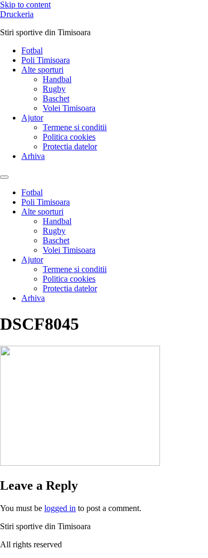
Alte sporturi (42, 69)
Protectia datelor (70, 146)
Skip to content (25, 4)
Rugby (54, 88)
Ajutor (32, 117)
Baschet (56, 98)
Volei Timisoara (69, 108)
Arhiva (33, 156)
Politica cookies (69, 136)
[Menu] (4, 177)
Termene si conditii (75, 127)
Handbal (57, 79)
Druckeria (17, 14)
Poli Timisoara (45, 60)
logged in (60, 508)
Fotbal (32, 50)
